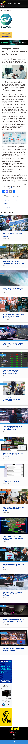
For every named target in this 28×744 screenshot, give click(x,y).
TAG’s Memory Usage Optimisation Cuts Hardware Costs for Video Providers (13, 455)
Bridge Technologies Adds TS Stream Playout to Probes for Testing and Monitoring (12, 372)
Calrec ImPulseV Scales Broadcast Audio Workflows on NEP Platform (13, 344)
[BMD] (14, 42)
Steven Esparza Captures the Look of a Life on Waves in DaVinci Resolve (14, 289)
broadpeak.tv (10, 188)
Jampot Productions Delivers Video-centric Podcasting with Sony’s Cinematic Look (13, 316)
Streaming (5, 203)
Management (19, 201)
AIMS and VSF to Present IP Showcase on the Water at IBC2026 (13, 262)
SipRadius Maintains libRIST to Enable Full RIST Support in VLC (12, 480)
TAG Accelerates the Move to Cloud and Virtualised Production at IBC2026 (13, 565)
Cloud (4, 201)
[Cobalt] (6, 671)
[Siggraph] (6, 717)
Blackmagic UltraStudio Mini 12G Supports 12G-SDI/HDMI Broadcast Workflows (13, 594)
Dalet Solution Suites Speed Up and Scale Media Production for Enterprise (13, 508)
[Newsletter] (6, 35)
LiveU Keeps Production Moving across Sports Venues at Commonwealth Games (12, 428)
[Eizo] (6, 695)
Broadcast (10, 201)
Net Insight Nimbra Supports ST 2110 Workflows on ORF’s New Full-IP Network (14, 235)
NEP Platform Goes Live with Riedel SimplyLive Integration (13, 649)
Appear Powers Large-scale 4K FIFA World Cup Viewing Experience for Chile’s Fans (13, 621)
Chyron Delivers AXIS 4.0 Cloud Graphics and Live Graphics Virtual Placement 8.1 (13, 538)
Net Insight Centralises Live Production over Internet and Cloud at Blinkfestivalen (11, 399)
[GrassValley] (6, 21)
